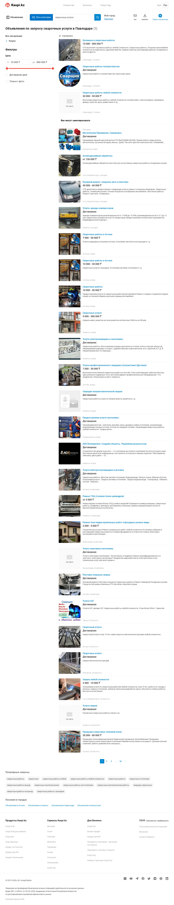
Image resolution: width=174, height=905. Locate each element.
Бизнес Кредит (93, 831)
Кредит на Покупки (14, 847)
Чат (135, 19)
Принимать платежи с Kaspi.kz (100, 850)
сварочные (33, 779)
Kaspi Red (9, 837)
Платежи (51, 837)
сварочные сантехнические (47, 785)
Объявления (16, 17)
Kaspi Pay (91, 826)
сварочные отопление (139, 779)
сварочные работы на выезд (20, 791)
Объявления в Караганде (63, 805)
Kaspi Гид (51, 868)
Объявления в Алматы (38, 805)
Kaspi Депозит (11, 842)
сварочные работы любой (54, 779)
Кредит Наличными (14, 857)
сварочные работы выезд (18, 785)
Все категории (43, 17)
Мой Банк (51, 842)
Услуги (12, 41)
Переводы (51, 847)
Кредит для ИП (12, 852)
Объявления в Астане (15, 805)
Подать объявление (160, 19)
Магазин (51, 826)
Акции (50, 852)
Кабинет (145, 19)
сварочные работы (15, 779)
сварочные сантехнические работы (113, 785)
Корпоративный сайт (14, 899)
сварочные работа (116, 779)
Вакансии (143, 832)
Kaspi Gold (10, 826)
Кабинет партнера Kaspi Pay (99, 860)
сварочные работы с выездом (50, 791)
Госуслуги (51, 857)
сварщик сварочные (142, 785)
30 (120, 761)
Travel (49, 831)
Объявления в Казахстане (89, 805)
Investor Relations (146, 837)
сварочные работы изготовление (78, 785)
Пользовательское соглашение (153, 826)
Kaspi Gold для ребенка (15, 831)
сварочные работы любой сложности (87, 779)
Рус (165, 5)
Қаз (159, 5)
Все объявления (13, 36)
